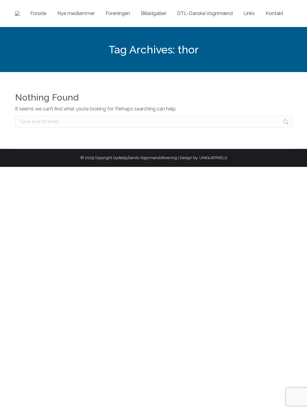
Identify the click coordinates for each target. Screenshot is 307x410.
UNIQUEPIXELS (213, 157)
